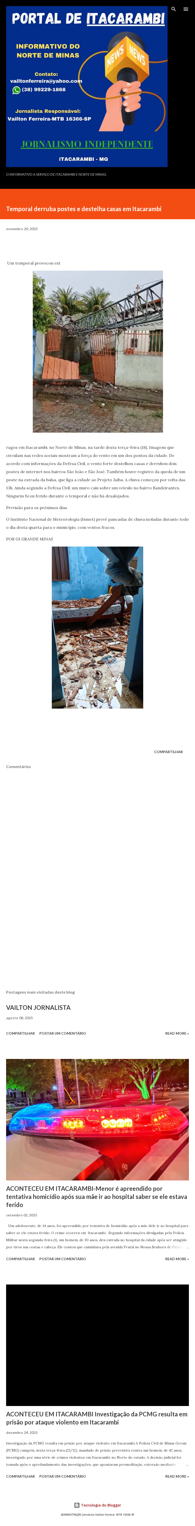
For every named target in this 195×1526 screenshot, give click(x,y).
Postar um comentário (62, 1033)
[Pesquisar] (174, 9)
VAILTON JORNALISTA (38, 1007)
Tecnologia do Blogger (100, 1505)
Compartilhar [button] (168, 752)
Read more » (177, 1033)
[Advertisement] (97, 937)
